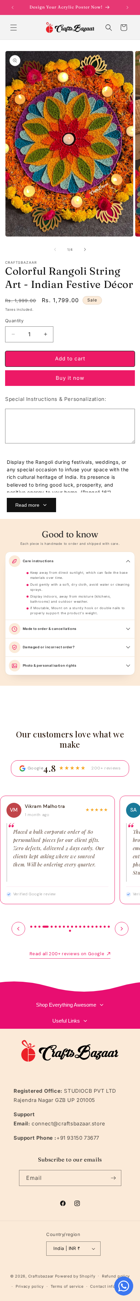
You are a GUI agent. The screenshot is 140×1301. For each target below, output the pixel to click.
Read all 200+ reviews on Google (67, 954)
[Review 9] (68, 927)
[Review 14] (88, 927)
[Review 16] (96, 927)
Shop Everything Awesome (66, 1005)
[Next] (121, 929)
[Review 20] (70, 931)
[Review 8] (64, 927)
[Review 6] (56, 927)
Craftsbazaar (41, 1275)
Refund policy (116, 1276)
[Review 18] (105, 927)
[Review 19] (109, 927)
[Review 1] (31, 927)
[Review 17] (101, 927)
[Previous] (18, 929)
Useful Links (66, 1021)
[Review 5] (52, 927)
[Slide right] (84, 249)
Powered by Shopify (75, 1275)
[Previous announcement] (12, 7)
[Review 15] (92, 927)
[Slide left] (55, 249)
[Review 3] (39, 927)
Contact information (110, 1286)
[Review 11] (76, 927)
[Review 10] (72, 927)
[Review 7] (60, 927)
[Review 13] (84, 927)
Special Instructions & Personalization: (55, 399)
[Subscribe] (113, 1178)
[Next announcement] (127, 7)
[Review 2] (35, 927)
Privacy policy (30, 1286)
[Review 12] (80, 927)
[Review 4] (45, 927)
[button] (13, 27)
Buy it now (70, 378)
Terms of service (67, 1286)
